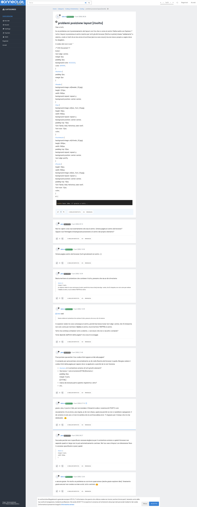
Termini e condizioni (11, 502)
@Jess (57, 314)
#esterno (58, 72)
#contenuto (59, 137)
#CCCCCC (72, 63)
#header (58, 84)
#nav (57, 105)
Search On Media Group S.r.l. (12, 503)
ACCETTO (154, 503)
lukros (64, 16)
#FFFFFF (62, 66)
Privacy (4, 502)
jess (62, 224)
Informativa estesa (67, 504)
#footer (58, 164)
